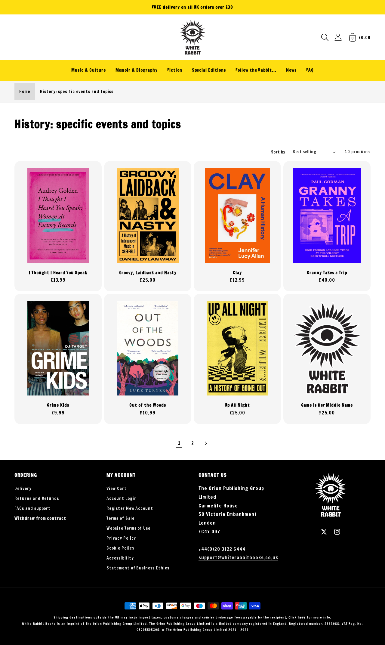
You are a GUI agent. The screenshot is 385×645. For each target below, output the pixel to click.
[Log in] (338, 37)
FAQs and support (32, 508)
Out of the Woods (147, 405)
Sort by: (279, 152)
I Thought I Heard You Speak (58, 272)
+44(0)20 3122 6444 (222, 549)
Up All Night (237, 405)
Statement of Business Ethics (137, 568)
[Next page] (206, 443)
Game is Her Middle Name (327, 405)
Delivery (23, 488)
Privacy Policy (121, 538)
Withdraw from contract (40, 518)
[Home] (192, 37)
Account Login (121, 498)
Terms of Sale (120, 518)
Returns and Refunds (36, 498)
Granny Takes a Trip (327, 272)
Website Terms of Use (128, 528)
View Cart (116, 488)
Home (24, 91)
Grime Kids (58, 405)
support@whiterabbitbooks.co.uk (238, 557)
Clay (237, 272)
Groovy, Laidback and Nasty (148, 272)
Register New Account (129, 508)
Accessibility (120, 558)
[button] (325, 37)
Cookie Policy (120, 548)
